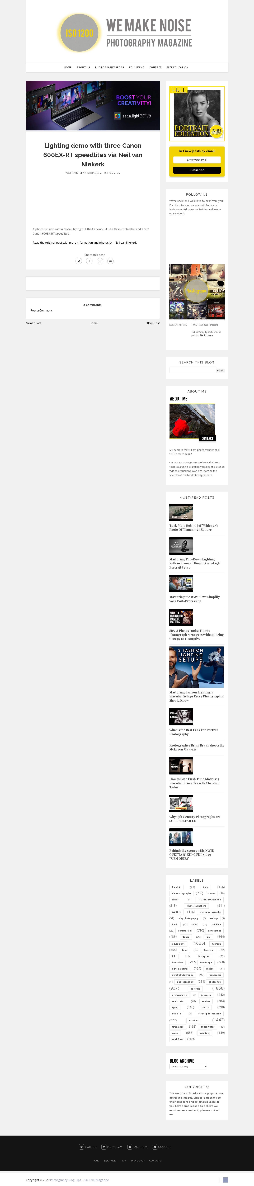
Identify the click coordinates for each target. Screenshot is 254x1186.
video (175, 1033)
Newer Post (33, 323)
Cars (205, 887)
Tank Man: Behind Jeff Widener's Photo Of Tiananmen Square (193, 527)
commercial (185, 930)
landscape (206, 962)
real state (178, 1001)
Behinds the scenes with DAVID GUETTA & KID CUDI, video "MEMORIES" (191, 854)
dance (185, 936)
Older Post (153, 323)
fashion (216, 943)
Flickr (175, 899)
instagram (204, 956)
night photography (182, 975)
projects (206, 995)
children (216, 924)
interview (177, 962)
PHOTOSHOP (137, 1160)
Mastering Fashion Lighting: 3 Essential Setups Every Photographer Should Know (196, 696)
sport (175, 1007)
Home (94, 323)
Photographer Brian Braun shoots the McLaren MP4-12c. (196, 747)
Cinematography (181, 893)
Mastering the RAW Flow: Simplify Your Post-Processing (194, 599)
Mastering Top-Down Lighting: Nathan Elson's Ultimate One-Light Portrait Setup (195, 563)
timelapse (178, 1026)
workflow (177, 1039)
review (206, 1001)
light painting (179, 968)
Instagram (114, 1147)
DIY (124, 1160)
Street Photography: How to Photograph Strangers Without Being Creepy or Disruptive (196, 635)
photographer (185, 981)
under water (207, 1026)
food (184, 950)
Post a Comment (41, 310)
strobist (193, 1020)
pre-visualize (179, 995)
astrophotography (210, 912)
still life (176, 1013)
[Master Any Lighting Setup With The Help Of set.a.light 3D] (93, 105)
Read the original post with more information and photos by (74, 242)
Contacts (155, 1160)
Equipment (110, 1160)
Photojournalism (196, 905)
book (175, 924)
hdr (174, 956)
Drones (211, 893)
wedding (205, 1033)
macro (210, 968)
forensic (208, 950)
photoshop (215, 981)
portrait (195, 988)
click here (206, 335)
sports (205, 1007)
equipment (178, 943)
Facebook (139, 1147)
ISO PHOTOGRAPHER (210, 899)
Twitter (90, 1147)
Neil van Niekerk (126, 242)
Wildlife (176, 912)
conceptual (214, 930)
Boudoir (176, 887)
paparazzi (215, 975)
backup (213, 918)
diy (208, 936)
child (194, 924)
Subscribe (197, 170)
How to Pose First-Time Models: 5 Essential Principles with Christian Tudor (194, 783)
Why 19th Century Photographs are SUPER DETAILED (194, 819)
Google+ (164, 1147)
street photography (209, 1013)
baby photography (188, 918)
